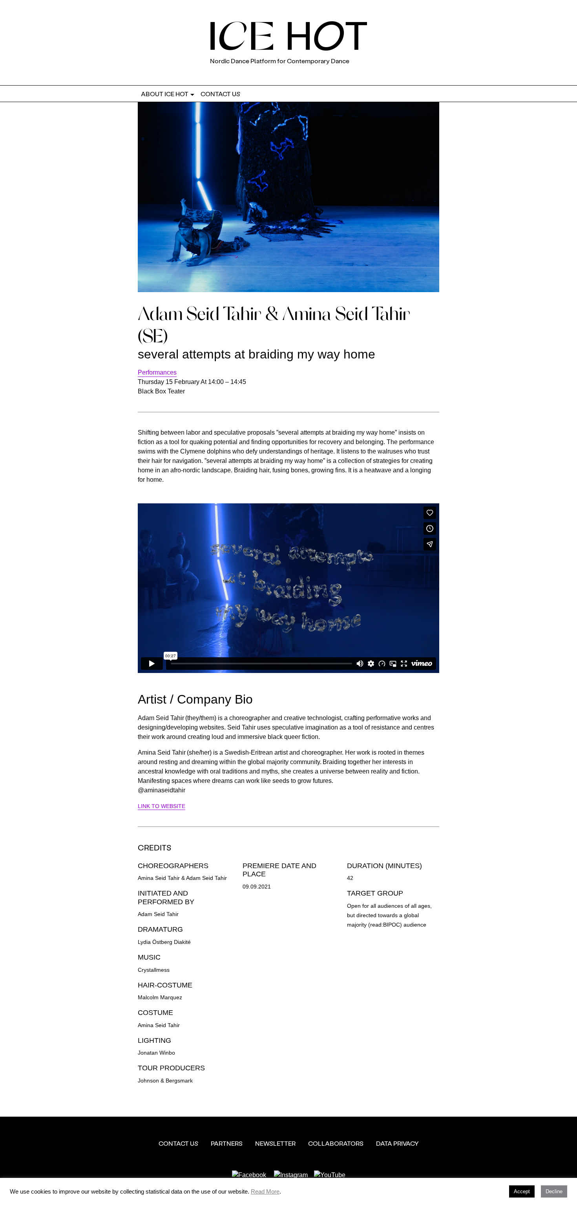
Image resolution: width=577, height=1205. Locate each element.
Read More (265, 1192)
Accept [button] (522, 1191)
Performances (157, 372)
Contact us (220, 93)
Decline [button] (554, 1191)
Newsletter (275, 1143)
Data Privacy (397, 1143)
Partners (227, 1143)
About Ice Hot (164, 93)
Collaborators (335, 1143)
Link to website (161, 806)
